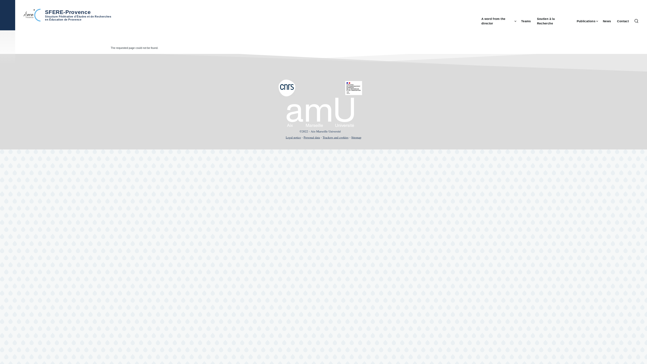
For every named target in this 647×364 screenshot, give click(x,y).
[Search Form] (636, 21)
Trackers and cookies (335, 137)
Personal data (312, 137)
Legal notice (293, 137)
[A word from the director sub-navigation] (517, 21)
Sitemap (356, 137)
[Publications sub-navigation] (599, 21)
